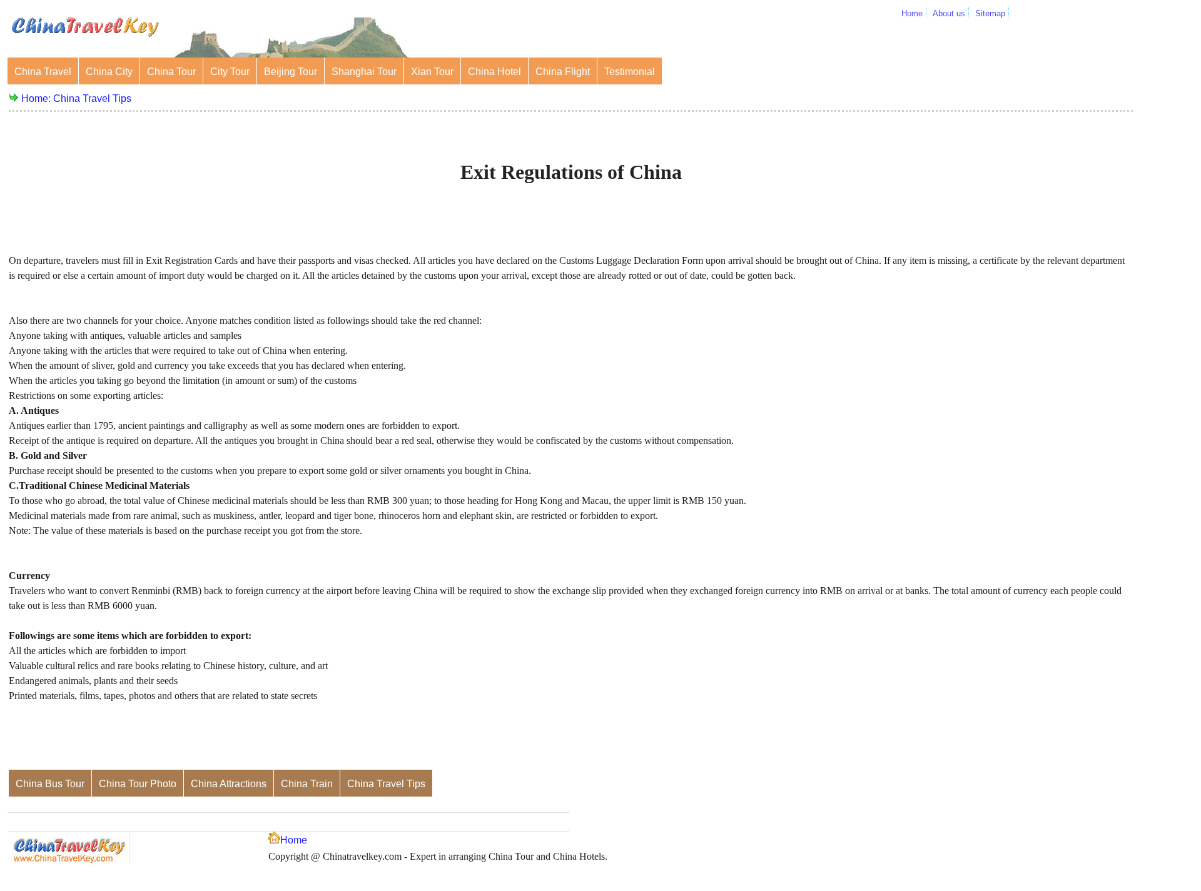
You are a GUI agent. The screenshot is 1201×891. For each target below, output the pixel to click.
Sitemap (990, 13)
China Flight (562, 71)
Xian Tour (432, 71)
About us (949, 13)
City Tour (230, 71)
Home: (37, 98)
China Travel (42, 71)
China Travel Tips (92, 98)
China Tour (171, 71)
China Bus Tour (50, 783)
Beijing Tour (290, 71)
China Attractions (228, 783)
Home (912, 13)
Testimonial (629, 71)
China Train (307, 783)
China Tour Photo (137, 783)
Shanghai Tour (364, 71)
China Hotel (494, 71)
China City (109, 71)
